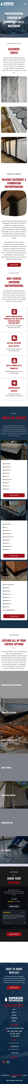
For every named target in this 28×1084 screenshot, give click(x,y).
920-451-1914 (15, 1053)
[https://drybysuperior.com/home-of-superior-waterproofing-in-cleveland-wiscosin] (7, 4)
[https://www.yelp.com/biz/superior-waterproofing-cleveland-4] (3, 1061)
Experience (14, 882)
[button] (25, 4)
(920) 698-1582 (14, 1046)
